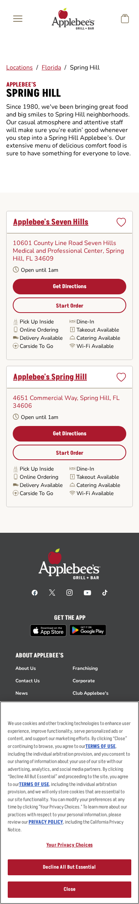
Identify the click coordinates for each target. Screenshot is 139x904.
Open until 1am (39, 270)
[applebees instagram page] (69, 592)
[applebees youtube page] (87, 592)
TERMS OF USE (100, 746)
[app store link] (48, 630)
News (21, 693)
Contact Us (27, 681)
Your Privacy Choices (69, 844)
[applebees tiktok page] (104, 592)
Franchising (85, 668)
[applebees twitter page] (52, 592)
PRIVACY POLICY (46, 822)
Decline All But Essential (69, 867)
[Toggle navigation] (18, 19)
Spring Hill (85, 67)
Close (70, 889)
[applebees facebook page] (35, 592)
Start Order (69, 305)
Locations (19, 67)
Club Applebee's (90, 693)
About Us (25, 668)
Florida (51, 67)
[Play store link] (88, 630)
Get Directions (69, 286)
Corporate (84, 681)
